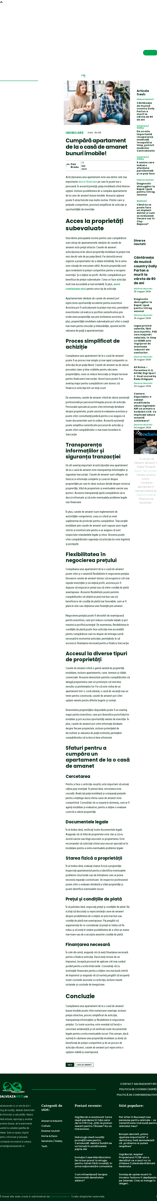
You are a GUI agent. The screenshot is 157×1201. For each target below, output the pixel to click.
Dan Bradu (75, 165)
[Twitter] (99, 165)
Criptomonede (144, 494)
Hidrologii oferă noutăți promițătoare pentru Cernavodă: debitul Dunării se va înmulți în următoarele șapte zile (93, 1143)
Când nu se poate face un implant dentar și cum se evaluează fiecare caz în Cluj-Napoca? (146, 214)
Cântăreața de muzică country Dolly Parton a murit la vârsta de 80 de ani (146, 111)
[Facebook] (90, 165)
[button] (146, 14)
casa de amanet (84, 1065)
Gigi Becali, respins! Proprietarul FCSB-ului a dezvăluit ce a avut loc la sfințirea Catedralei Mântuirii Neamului (137, 1160)
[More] (126, 165)
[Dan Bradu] (66, 166)
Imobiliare (74, 132)
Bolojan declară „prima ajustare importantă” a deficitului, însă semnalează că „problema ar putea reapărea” (136, 1140)
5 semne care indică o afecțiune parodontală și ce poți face (146, 168)
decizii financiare (87, 181)
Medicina (142, 201)
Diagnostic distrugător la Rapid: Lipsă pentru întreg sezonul (146, 189)
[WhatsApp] (117, 165)
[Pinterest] (108, 165)
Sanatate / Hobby (143, 127)
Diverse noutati (145, 99)
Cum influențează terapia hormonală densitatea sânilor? (91, 1177)
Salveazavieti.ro (60, 1196)
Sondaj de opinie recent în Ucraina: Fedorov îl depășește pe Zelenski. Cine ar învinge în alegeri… (137, 1179)
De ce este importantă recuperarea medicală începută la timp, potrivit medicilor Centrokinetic (146, 141)
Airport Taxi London (145, 470)
